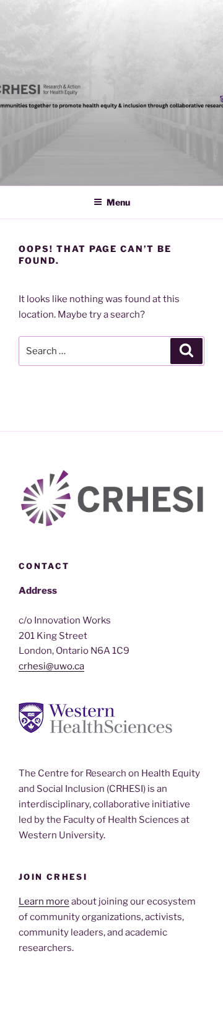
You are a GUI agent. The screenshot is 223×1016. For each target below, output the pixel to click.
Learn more (44, 901)
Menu (118, 202)
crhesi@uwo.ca (51, 666)
